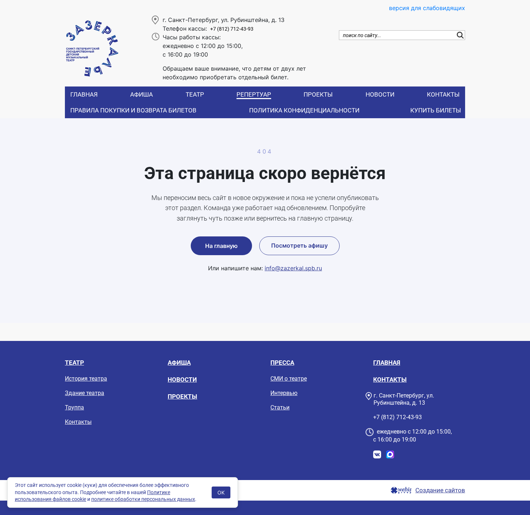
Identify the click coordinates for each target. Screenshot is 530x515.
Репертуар (254, 94)
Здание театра (84, 393)
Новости (380, 94)
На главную (221, 245)
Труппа (74, 407)
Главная (84, 94)
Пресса (282, 362)
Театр (195, 94)
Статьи (280, 407)
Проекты (318, 94)
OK (221, 492)
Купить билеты (435, 110)
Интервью (283, 393)
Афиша (141, 94)
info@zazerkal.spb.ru (293, 268)
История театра (86, 378)
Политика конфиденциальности (304, 110)
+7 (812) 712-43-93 (231, 29)
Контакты (443, 94)
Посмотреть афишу (299, 245)
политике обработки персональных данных (143, 499)
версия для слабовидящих (427, 8)
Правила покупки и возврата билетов (133, 110)
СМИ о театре (288, 378)
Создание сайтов (440, 490)
